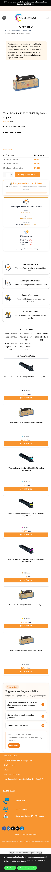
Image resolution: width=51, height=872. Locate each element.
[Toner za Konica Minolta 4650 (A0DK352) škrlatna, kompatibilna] (26, 549)
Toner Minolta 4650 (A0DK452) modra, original (26, 422)
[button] (4, 18)
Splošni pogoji (9, 765)
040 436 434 (26, 212)
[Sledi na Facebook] (4, 828)
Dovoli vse (10, 868)
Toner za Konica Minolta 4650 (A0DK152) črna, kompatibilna (26, 377)
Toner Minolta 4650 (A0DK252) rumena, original (26, 605)
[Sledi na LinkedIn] (22, 828)
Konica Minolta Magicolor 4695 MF (26, 346)
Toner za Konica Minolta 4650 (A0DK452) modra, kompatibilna (26, 469)
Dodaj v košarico (27, 174)
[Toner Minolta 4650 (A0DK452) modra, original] (26, 412)
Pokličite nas (14, 745)
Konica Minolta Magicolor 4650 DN (26, 336)
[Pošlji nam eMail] (17, 828)
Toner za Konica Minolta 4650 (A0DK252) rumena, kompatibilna (26, 515)
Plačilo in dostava (10, 755)
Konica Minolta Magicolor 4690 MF (11, 346)
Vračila (6, 769)
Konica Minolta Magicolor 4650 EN (41, 336)
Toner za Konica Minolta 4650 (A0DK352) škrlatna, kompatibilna (26, 560)
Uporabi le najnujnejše (27, 868)
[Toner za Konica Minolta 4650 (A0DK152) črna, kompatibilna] (26, 367)
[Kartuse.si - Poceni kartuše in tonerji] (25, 17)
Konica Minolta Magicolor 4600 (11, 335)
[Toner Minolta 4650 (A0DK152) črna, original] (26, 640)
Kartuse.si (9, 790)
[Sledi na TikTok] (13, 828)
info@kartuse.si (26, 218)
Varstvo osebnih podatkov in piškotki (18, 760)
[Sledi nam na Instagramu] (9, 828)
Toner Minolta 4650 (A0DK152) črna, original (26, 650)
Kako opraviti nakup (12, 774)
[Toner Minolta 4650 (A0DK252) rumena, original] (26, 595)
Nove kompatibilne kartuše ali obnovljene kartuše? (23, 779)
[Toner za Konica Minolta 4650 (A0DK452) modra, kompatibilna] (26, 458)
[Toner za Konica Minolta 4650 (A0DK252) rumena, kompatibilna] (26, 503)
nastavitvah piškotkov (36, 860)
